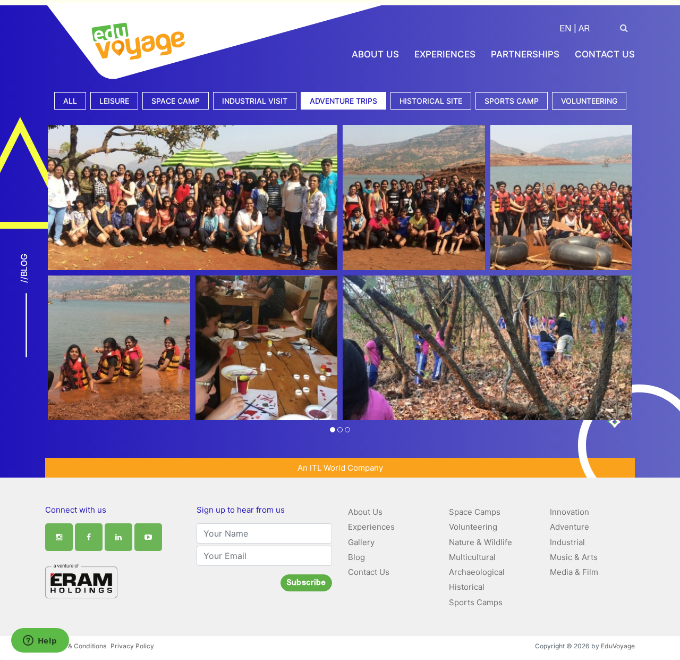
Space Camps (474, 512)
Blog (356, 557)
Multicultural (472, 557)
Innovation (569, 512)
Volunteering (589, 100)
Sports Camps (476, 602)
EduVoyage (618, 646)
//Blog (24, 268)
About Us (375, 54)
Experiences (444, 54)
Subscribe (306, 583)
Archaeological (477, 572)
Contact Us (605, 54)
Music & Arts (574, 557)
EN (565, 30)
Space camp (175, 100)
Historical (466, 587)
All (70, 100)
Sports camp (511, 100)
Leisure (114, 100)
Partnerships (525, 54)
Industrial (567, 542)
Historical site (431, 100)
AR (584, 30)
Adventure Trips (343, 100)
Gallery (361, 542)
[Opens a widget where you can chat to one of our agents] (40, 641)
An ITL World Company (340, 468)
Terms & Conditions (76, 646)
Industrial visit (254, 100)
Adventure (569, 527)
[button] (332, 430)
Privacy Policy (132, 646)
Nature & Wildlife (480, 542)
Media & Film (574, 572)
